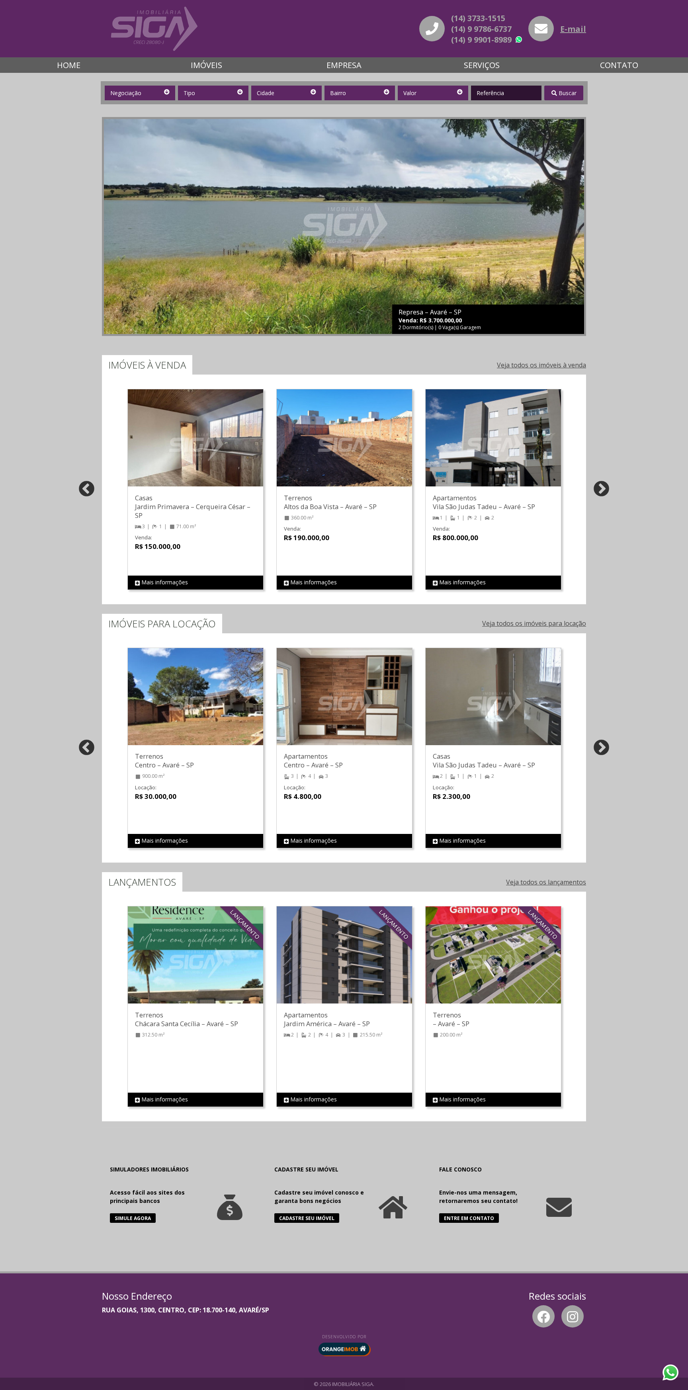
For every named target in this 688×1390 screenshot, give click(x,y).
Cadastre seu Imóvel (306, 1218)
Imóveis (206, 65)
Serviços (482, 65)
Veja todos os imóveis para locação (534, 623)
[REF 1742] (195, 704)
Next (601, 489)
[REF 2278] (344, 704)
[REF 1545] (344, 445)
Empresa (344, 65)
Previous (87, 489)
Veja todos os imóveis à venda (541, 365)
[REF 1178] (195, 962)
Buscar (567, 93)
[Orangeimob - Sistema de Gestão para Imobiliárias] (344, 1349)
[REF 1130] (344, 962)
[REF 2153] (493, 704)
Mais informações (164, 582)
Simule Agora (133, 1218)
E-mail (573, 28)
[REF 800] (493, 962)
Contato (619, 65)
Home (68, 65)
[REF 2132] (195, 445)
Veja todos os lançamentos (546, 882)
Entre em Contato (469, 1218)
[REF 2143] (493, 445)
